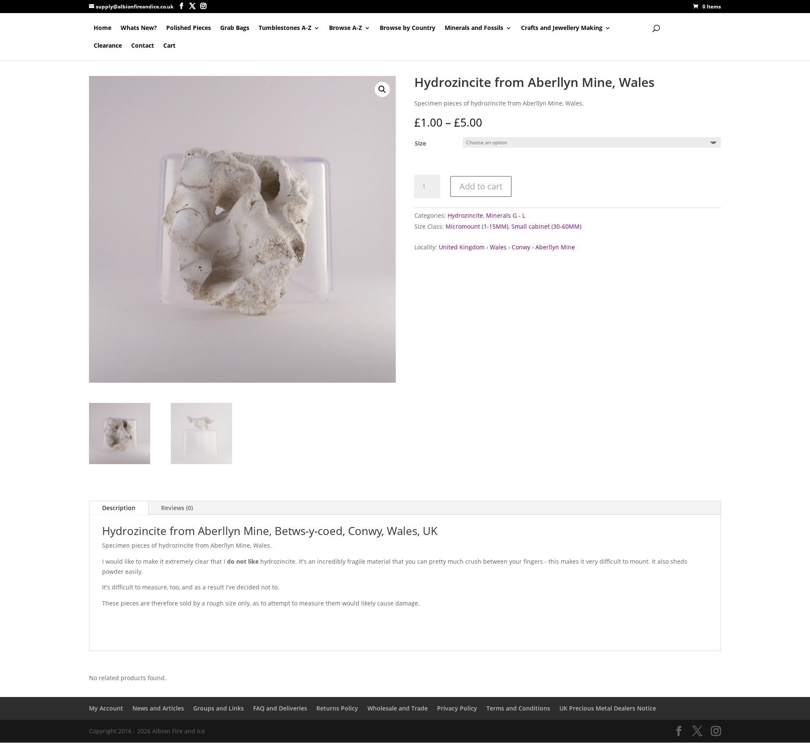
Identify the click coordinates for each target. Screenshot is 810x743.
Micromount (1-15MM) (477, 226)
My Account (106, 708)
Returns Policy (337, 708)
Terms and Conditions (518, 708)
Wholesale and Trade (397, 708)
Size (420, 143)
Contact (142, 46)
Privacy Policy (457, 708)
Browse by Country (407, 28)
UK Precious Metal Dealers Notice (607, 708)
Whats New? (139, 28)
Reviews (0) (177, 508)
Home (102, 28)
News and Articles (158, 708)
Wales (498, 247)
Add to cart (480, 186)
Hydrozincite (465, 215)
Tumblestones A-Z (285, 28)
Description (118, 508)
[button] (382, 89)
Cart (169, 46)
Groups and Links (218, 708)
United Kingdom (462, 247)
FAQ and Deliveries (280, 708)
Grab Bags (234, 28)
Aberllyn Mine (555, 247)
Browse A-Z (345, 28)
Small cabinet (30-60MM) (546, 226)
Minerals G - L (505, 215)
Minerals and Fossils (474, 28)
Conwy (521, 247)
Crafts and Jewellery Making (561, 28)
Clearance (108, 46)
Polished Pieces (188, 28)
